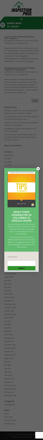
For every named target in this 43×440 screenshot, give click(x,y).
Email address (13, 257)
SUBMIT (21, 268)
